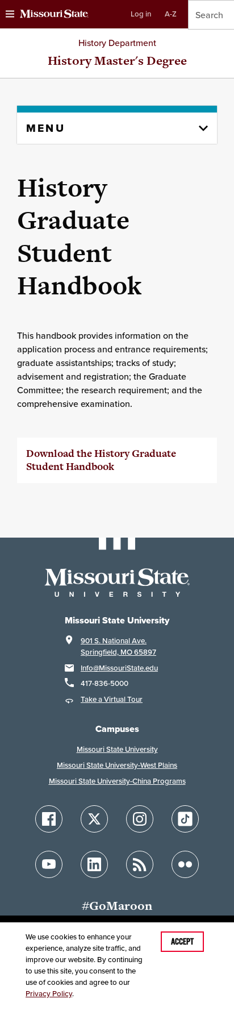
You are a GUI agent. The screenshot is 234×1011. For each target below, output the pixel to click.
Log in (141, 14)
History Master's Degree (117, 60)
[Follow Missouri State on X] (94, 819)
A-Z (171, 14)
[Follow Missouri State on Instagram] (139, 819)
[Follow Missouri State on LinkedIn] (94, 864)
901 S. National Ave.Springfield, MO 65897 (118, 646)
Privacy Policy (49, 993)
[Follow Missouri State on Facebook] (48, 819)
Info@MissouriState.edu (119, 668)
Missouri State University (117, 749)
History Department (117, 42)
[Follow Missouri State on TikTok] (185, 819)
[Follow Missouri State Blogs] (139, 864)
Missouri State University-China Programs (117, 781)
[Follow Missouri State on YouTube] (48, 864)
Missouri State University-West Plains (117, 765)
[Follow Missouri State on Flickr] (185, 864)
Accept (182, 942)
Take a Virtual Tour (112, 699)
